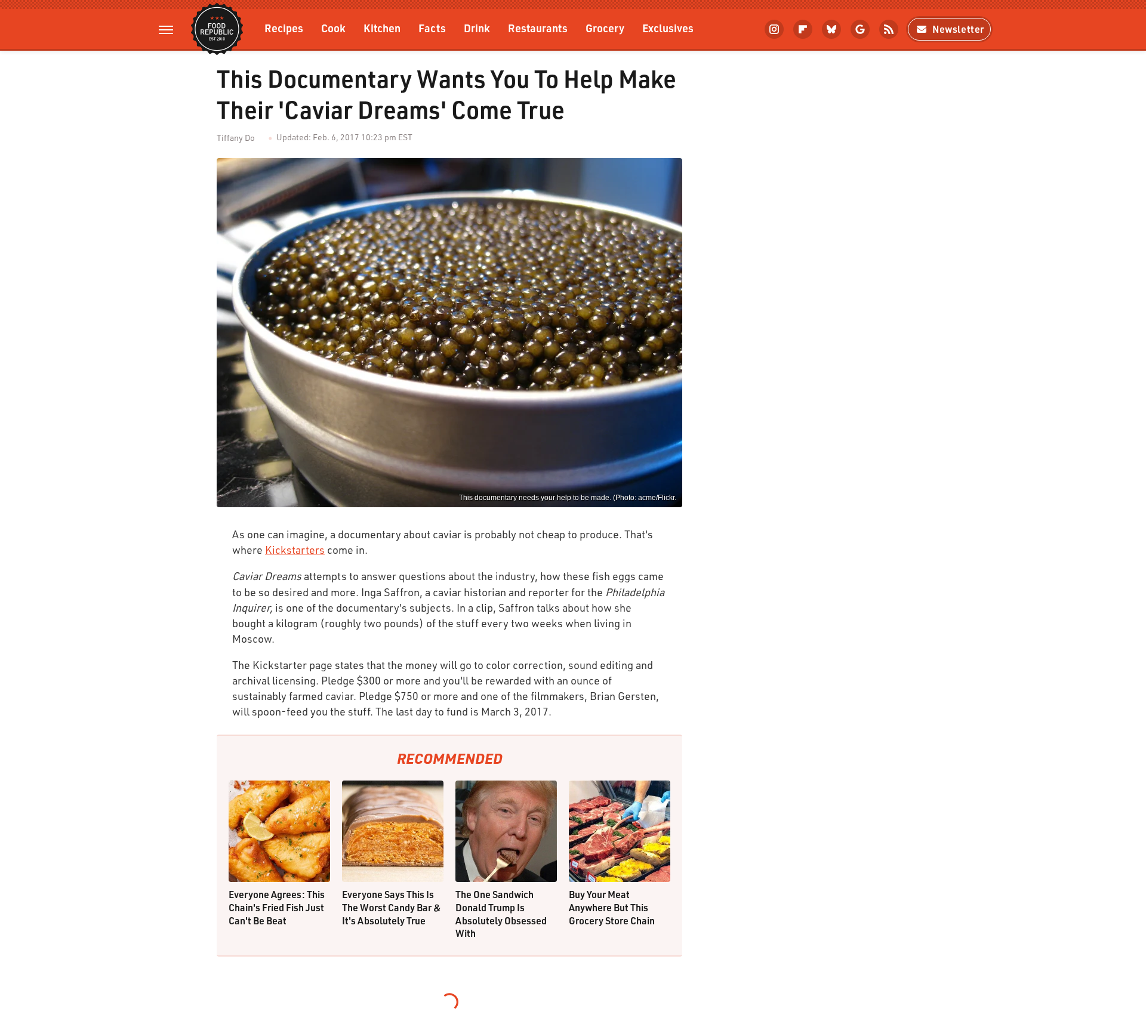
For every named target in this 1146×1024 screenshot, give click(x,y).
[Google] (860, 29)
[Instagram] (774, 29)
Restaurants (538, 28)
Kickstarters (295, 549)
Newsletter (958, 29)
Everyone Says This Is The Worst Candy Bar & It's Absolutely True (391, 907)
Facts (432, 28)
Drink (477, 28)
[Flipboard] (802, 29)
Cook (333, 28)
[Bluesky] (831, 29)
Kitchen (382, 28)
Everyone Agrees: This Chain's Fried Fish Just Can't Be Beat (277, 907)
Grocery (605, 28)
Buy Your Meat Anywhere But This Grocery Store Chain (612, 907)
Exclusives (668, 28)
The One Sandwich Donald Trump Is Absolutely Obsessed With (501, 913)
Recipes (283, 28)
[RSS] (888, 29)
